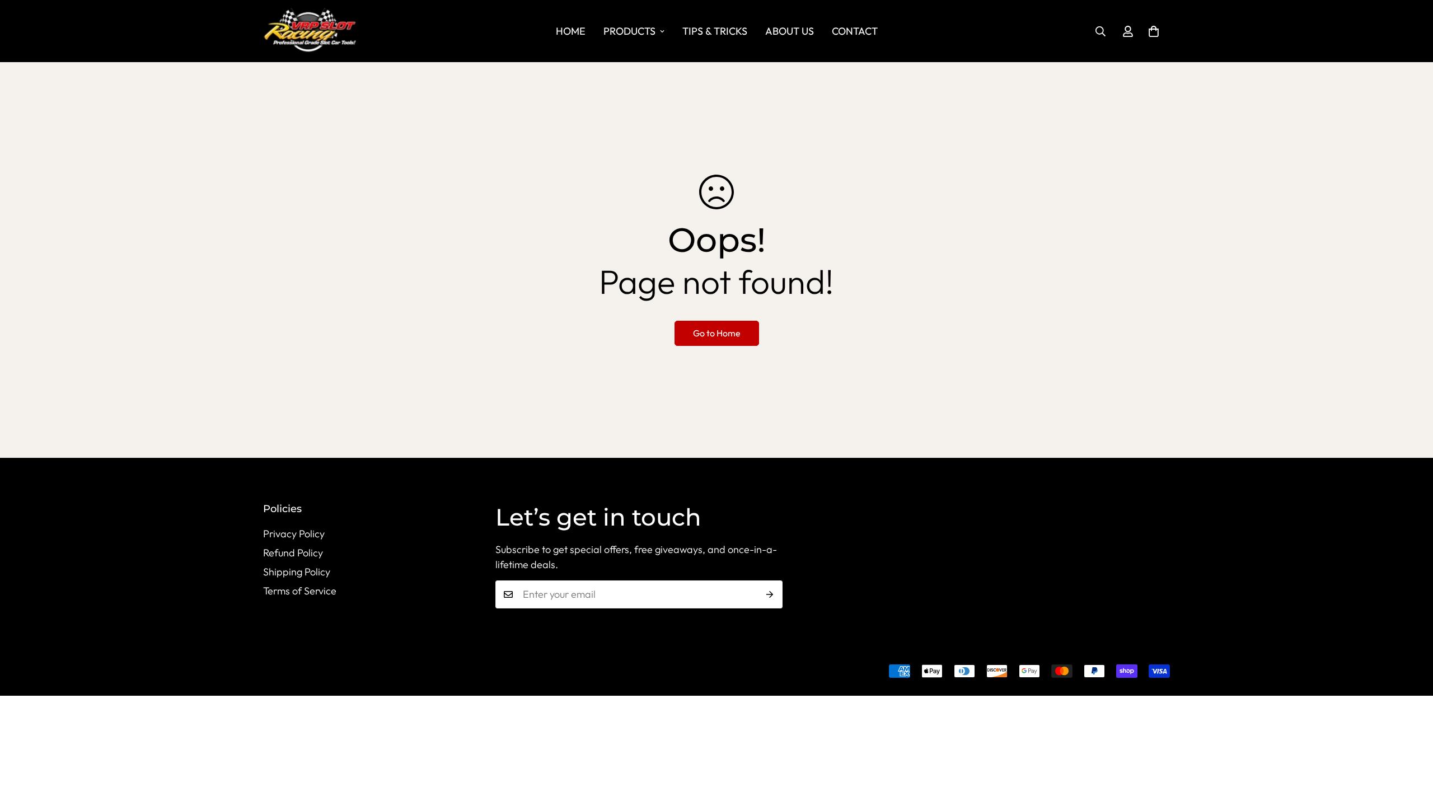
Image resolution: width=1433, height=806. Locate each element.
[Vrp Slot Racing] (319, 31)
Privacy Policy (294, 533)
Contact (855, 31)
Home (571, 31)
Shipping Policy (296, 571)
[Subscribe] (770, 594)
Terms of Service (299, 590)
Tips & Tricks (714, 31)
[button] (1154, 31)
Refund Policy (293, 552)
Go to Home (717, 333)
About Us (789, 31)
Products (629, 31)
